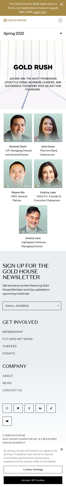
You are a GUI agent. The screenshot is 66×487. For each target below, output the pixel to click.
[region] (33, 466)
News (7, 383)
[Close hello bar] (61, 4)
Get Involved (20, 322)
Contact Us (12, 390)
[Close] (62, 449)
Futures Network (18, 339)
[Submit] (57, 306)
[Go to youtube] (7, 421)
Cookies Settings (33, 469)
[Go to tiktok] (51, 408)
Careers (10, 346)
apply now (40, 12)
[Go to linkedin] (40, 408)
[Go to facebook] (29, 408)
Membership (13, 332)
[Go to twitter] (18, 408)
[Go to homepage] (15, 20)
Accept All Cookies (33, 480)
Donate (9, 353)
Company (14, 366)
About (8, 376)
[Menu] (60, 20)
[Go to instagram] (7, 408)
